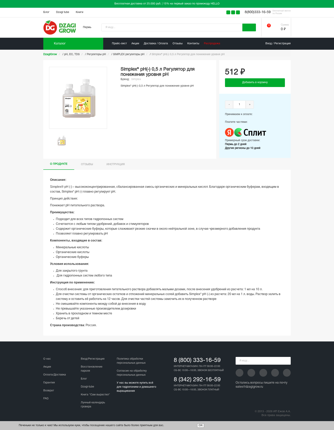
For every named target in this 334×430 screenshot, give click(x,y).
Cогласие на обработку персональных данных (132, 373)
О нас (47, 359)
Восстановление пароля (91, 369)
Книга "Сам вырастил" (95, 394)
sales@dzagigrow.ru (249, 387)
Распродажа (212, 43)
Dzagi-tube (87, 387)
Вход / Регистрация (278, 43)
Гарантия (49, 382)
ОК (201, 425)
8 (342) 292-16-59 (197, 379)
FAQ (46, 398)
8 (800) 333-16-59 (197, 360)
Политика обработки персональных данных (131, 361)
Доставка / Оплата (156, 43)
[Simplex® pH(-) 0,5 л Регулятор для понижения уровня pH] (61, 140)
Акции (135, 43)
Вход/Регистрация (93, 359)
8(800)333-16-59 (258, 12)
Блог (46, 12)
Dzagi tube (62, 12)
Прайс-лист (119, 43)
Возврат (48, 390)
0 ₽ (283, 29)
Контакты (193, 43)
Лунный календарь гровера (93, 404)
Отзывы (178, 43)
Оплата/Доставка (54, 375)
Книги (79, 12)
